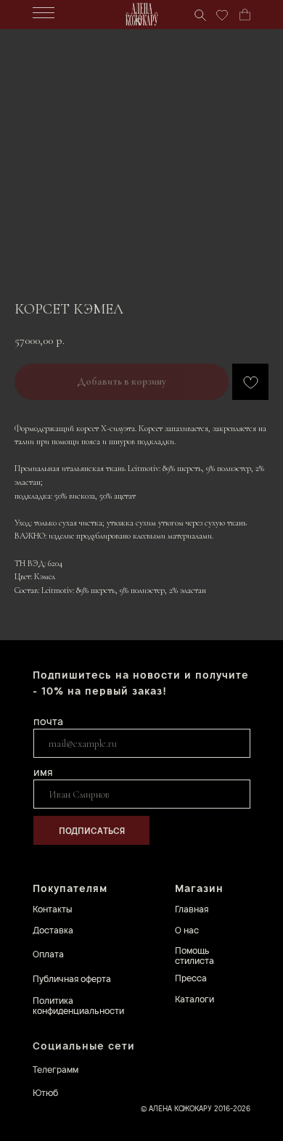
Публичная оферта (72, 979)
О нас (187, 930)
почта (48, 721)
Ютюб (45, 1093)
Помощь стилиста (194, 955)
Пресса (191, 978)
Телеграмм (55, 1069)
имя (43, 772)
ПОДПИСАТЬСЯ (92, 831)
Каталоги (194, 999)
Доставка (53, 930)
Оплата (48, 954)
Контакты (53, 909)
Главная (191, 909)
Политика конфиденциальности (78, 1005)
